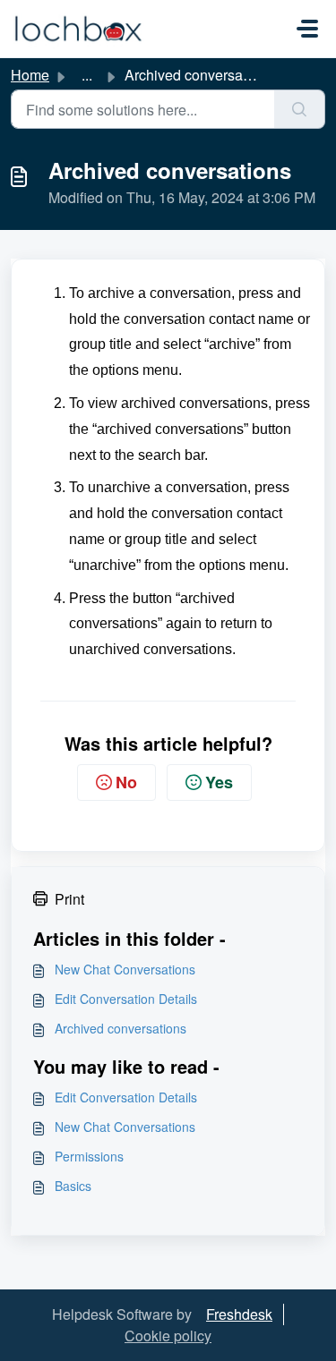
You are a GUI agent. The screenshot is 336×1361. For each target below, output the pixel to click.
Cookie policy (168, 1335)
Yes (219, 782)
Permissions (89, 1156)
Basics (73, 1186)
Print (69, 899)
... (87, 74)
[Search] (299, 109)
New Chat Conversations (125, 969)
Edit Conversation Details (126, 999)
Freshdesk (239, 1314)
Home (30, 74)
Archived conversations (120, 1028)
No (126, 782)
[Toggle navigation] (307, 29)
